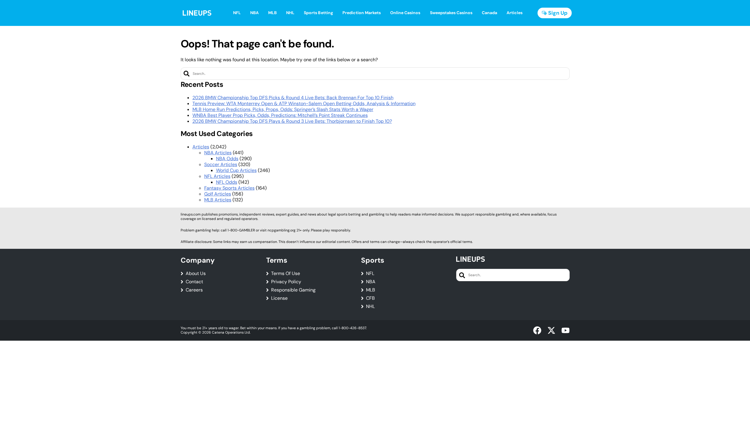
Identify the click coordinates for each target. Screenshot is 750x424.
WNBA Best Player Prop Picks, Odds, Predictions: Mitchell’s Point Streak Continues (280, 115)
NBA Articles (218, 153)
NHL (370, 306)
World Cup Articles (236, 170)
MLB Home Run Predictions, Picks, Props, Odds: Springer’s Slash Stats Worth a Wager (282, 109)
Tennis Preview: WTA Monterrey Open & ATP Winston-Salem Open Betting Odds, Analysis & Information (304, 103)
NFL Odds (226, 182)
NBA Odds (227, 158)
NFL (370, 273)
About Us (196, 273)
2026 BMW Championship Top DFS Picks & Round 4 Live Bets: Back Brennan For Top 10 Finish (292, 98)
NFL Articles (217, 176)
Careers (194, 290)
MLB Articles (217, 200)
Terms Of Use (285, 273)
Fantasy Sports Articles (229, 188)
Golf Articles (217, 194)
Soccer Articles (220, 164)
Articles (200, 147)
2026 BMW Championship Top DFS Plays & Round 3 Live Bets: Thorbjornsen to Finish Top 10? (292, 121)
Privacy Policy (286, 282)
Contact (194, 282)
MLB (370, 290)
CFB (370, 298)
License (279, 298)
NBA (370, 282)
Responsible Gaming (293, 290)
